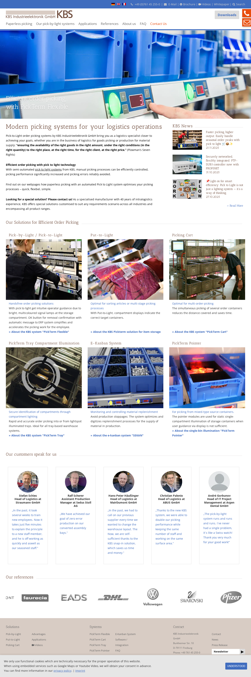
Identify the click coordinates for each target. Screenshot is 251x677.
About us (129, 23)
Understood (236, 666)
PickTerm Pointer (100, 650)
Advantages (38, 634)
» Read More (235, 205)
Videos (38, 645)
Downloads (227, 15)
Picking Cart (13, 645)
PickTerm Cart (98, 639)
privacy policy (62, 670)
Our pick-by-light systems (55, 23)
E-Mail (172, 4)
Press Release (219, 645)
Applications (87, 23)
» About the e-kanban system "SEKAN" (117, 435)
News (215, 639)
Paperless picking (19, 23)
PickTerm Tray (98, 645)
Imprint (80, 670)
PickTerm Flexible (100, 634)
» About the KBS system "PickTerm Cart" (200, 332)
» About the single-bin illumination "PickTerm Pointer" (203, 433)
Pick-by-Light (13, 634)
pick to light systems (48, 169)
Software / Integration (121, 642)
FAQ (143, 23)
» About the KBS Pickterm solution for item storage (126, 332)
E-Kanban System (125, 634)
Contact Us (158, 23)
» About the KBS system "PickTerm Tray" (37, 435)
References (109, 23)
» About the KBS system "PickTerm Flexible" (39, 332)
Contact (216, 634)
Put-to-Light (13, 639)
